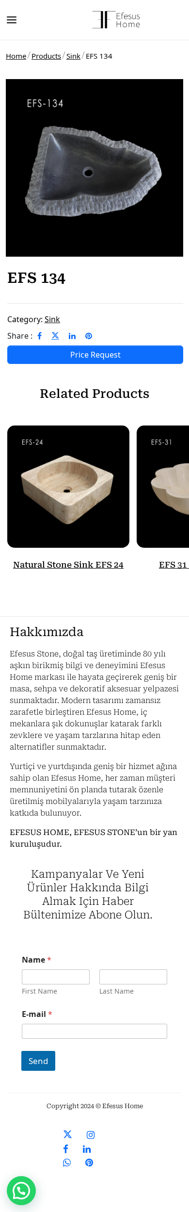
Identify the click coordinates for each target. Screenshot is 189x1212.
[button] (21, 1190)
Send (38, 1060)
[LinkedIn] (72, 335)
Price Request (95, 354)
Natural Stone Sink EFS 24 (68, 565)
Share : (19, 335)
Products (46, 56)
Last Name (116, 991)
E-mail (37, 1014)
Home (16, 56)
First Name (39, 991)
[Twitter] (55, 335)
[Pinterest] (88, 335)
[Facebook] (39, 335)
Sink (73, 56)
